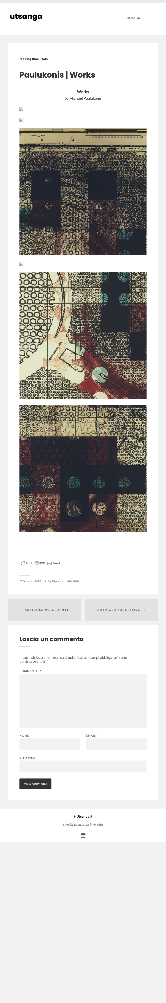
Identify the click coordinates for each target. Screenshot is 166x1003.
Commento (30, 671)
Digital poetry (55, 581)
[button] (83, 835)
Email (92, 735)
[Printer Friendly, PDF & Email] (40, 563)
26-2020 (74, 581)
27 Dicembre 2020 (30, 581)
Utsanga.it (83, 816)
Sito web (27, 757)
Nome (25, 735)
